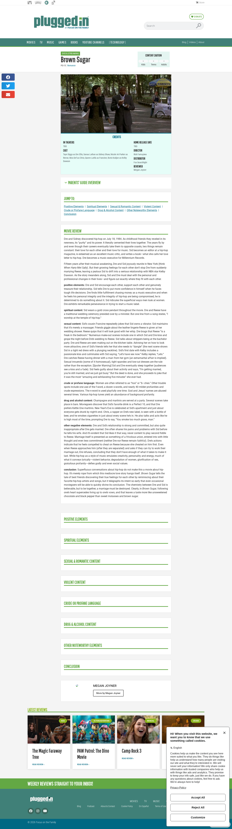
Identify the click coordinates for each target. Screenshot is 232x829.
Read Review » (38, 764)
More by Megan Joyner (108, 693)
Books (74, 42)
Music (50, 42)
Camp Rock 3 (131, 751)
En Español (144, 806)
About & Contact (108, 806)
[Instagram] (38, 811)
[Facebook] (31, 811)
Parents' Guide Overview (84, 182)
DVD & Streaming (70, 53)
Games (62, 42)
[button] (8, 77)
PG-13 (63, 65)
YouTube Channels (93, 42)
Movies (31, 42)
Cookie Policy (127, 806)
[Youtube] (45, 811)
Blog (79, 806)
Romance (71, 65)
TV (41, 42)
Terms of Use (160, 806)
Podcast (90, 806)
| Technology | (117, 42)
